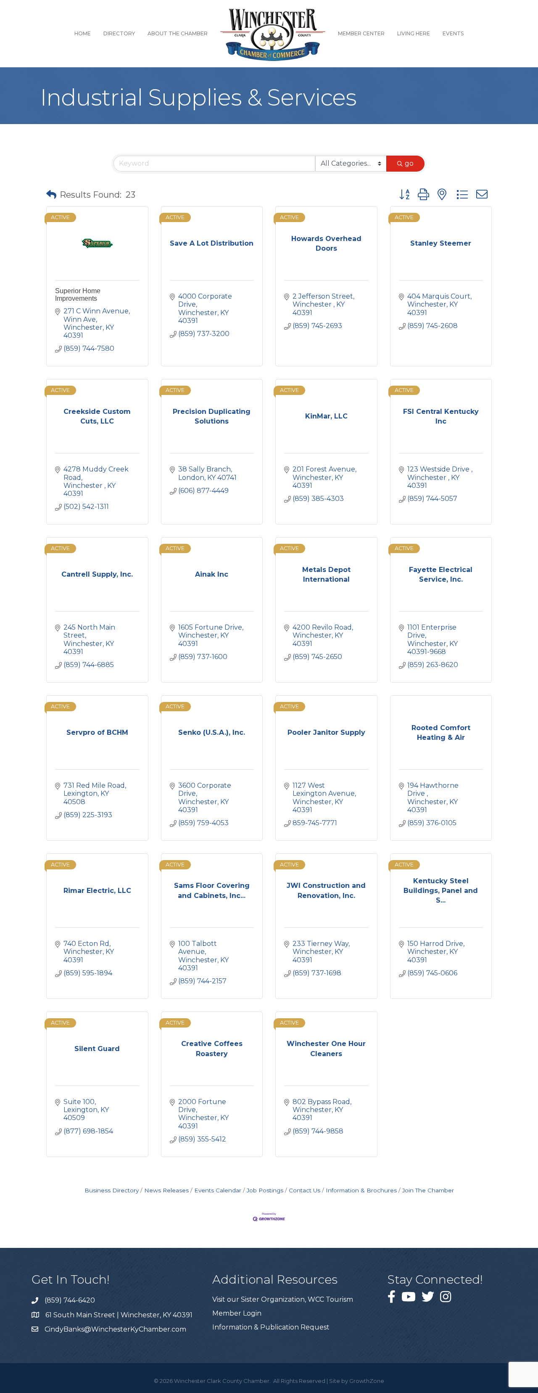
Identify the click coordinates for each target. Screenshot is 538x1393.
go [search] (409, 163)
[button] (51, 194)
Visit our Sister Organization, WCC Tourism (282, 1299)
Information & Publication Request (271, 1327)
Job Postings (265, 1190)
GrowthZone (366, 1380)
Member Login (236, 1313)
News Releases (166, 1190)
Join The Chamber (428, 1190)
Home (82, 33)
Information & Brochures (361, 1190)
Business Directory (111, 1190)
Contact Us (304, 1190)
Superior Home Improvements (77, 294)
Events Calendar (217, 1190)
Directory (119, 33)
